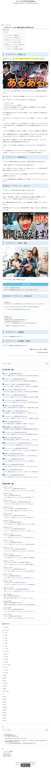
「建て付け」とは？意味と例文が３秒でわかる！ (14, 405)
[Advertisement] (25, 14)
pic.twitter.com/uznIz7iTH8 (30, 323)
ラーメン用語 (5, 670)
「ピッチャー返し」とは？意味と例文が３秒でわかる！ (14, 609)
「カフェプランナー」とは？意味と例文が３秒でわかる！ (14, 515)
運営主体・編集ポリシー (8, 756)
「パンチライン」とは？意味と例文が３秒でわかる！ (15, 395)
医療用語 (4, 678)
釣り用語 (4, 717)
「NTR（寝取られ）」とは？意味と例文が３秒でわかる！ (16, 411)
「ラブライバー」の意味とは (11, 35)
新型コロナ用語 (6, 691)
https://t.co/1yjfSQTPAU (41, 740)
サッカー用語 (5, 648)
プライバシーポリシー (7, 752)
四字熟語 (4, 680)
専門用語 (4, 686)
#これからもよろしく (15, 741)
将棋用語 (4, 688)
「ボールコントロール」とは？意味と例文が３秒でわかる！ (15, 549)
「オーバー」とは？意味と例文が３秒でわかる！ (12, 535)
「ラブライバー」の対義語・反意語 (13, 49)
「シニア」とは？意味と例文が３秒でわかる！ (12, 575)
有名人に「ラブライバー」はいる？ (13, 39)
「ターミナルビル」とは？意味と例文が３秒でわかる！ (15, 432)
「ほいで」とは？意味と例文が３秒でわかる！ (14, 469)
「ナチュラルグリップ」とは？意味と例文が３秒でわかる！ (15, 582)
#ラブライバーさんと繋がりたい (11, 306)
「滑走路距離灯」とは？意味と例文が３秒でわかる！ (15, 427)
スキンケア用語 (6, 651)
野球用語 (4, 715)
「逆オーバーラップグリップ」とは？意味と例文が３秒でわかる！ (18, 443)
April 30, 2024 (32, 743)
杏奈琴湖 (46, 352)
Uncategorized (5, 627)
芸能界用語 (5, 707)
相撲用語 (4, 696)
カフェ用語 (5, 635)
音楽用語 (4, 720)
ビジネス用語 (5, 659)
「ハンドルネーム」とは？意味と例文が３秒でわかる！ (15, 416)
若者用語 (45, 349)
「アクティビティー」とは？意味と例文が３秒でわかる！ (16, 448)
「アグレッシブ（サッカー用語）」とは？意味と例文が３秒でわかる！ (17, 562)
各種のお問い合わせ (7, 754)
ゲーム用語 (39, 349)
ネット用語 (5, 654)
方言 (3, 694)
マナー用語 (5, 667)
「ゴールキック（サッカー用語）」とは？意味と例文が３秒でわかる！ (17, 501)
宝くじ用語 (5, 683)
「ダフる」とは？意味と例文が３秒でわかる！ (12, 495)
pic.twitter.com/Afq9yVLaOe (33, 306)
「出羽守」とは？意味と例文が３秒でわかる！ (14, 453)
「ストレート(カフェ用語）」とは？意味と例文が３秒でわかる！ (16, 508)
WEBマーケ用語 (6, 630)
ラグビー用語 (5, 672)
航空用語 (4, 704)
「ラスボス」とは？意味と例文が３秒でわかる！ (14, 464)
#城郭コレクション (8, 316)
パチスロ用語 (5, 656)
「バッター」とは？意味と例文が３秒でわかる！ (12, 616)
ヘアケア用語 (5, 662)
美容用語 (4, 701)
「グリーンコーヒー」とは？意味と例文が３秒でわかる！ (14, 528)
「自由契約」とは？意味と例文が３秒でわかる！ (12, 602)
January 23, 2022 (21, 325)
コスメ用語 (5, 643)
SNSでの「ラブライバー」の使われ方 (14, 44)
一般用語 (4, 675)
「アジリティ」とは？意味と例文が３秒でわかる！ (13, 542)
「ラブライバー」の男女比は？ (12, 37)
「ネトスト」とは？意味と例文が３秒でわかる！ (14, 459)
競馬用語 (4, 699)
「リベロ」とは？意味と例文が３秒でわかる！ (12, 555)
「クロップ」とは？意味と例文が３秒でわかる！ (12, 522)
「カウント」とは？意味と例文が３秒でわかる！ (14, 475)
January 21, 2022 (26, 309)
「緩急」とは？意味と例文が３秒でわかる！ (13, 437)
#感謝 (10, 741)
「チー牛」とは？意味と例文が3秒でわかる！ (13, 373)
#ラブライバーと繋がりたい (22, 306)
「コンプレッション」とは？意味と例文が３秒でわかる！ (14, 488)
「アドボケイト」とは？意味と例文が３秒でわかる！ (15, 379)
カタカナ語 (34, 349)
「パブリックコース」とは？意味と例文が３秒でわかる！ (16, 400)
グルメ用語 (5, 638)
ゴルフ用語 (5, 646)
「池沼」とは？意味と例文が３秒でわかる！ (13, 421)
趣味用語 (4, 712)
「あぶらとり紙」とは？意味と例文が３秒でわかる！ (15, 389)
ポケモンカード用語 (6, 664)
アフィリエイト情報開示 (8, 751)
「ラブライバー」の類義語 (11, 46)
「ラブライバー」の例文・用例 (12, 42)
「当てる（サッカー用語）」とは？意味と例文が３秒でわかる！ (17, 384)
